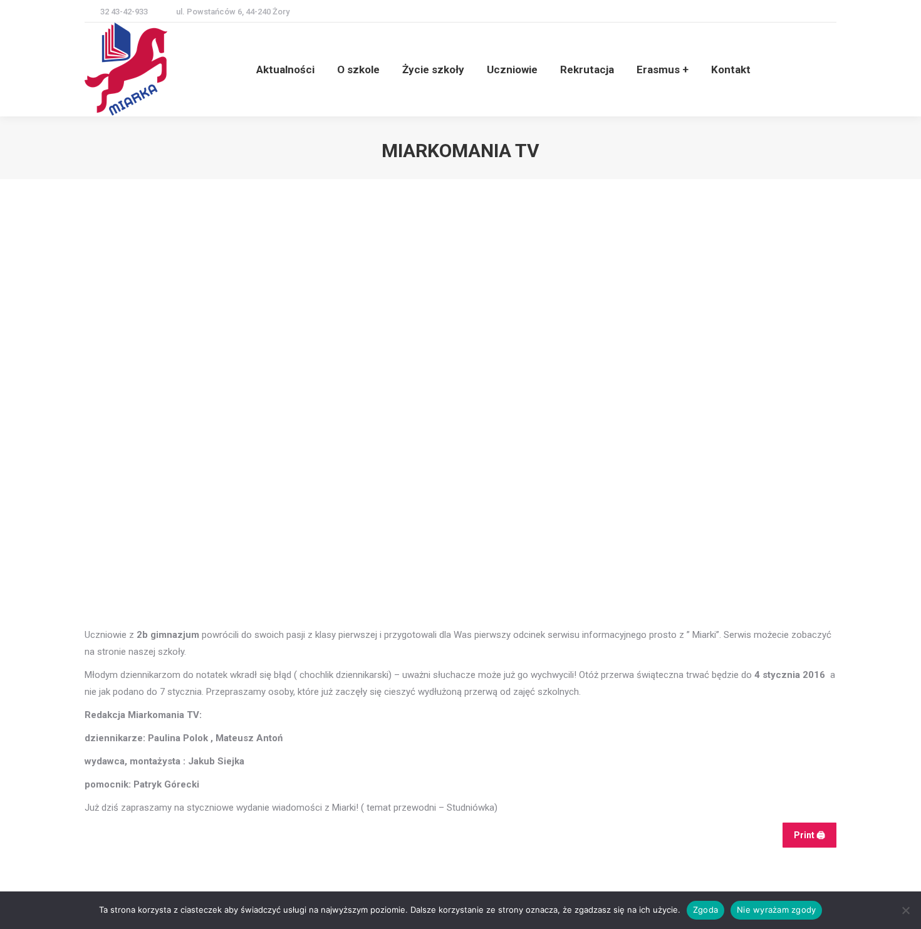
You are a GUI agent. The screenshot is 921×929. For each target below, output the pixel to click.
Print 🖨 (809, 835)
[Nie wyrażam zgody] (905, 910)
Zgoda (705, 910)
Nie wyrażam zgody (776, 910)
